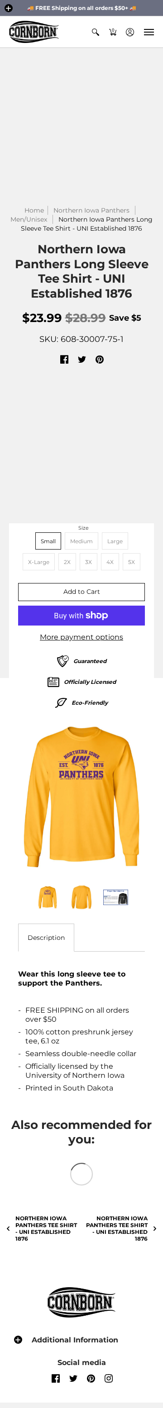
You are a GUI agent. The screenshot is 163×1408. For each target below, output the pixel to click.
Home (34, 210)
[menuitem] (95, 31)
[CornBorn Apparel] (34, 31)
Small (48, 541)
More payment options (81, 637)
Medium (81, 541)
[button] (9, 8)
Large (115, 541)
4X (110, 562)
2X (67, 562)
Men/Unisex (28, 219)
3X (88, 562)
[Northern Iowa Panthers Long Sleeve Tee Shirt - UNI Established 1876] (81, 797)
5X (131, 562)
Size (83, 528)
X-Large (38, 562)
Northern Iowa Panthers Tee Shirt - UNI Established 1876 (46, 1228)
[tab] (46, 938)
